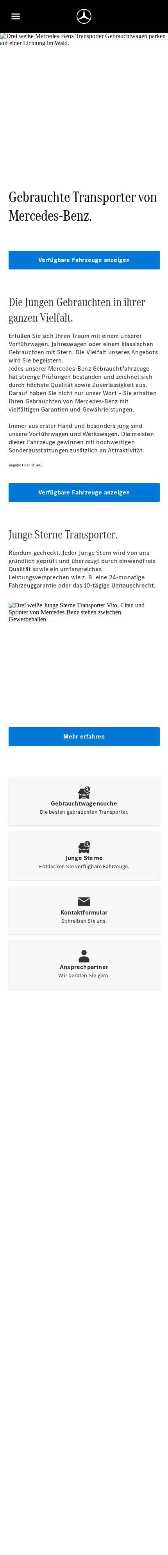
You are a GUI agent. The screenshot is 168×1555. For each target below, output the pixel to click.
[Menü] (15, 16)
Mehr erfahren (84, 736)
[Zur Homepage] (84, 16)
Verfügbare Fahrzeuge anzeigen (84, 260)
